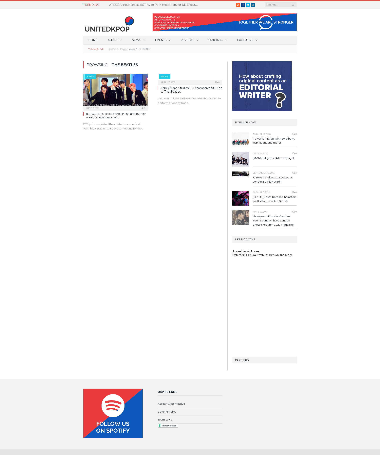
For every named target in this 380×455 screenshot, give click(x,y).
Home (93, 40)
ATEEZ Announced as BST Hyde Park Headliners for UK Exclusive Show (154, 5)
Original (215, 40)
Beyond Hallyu (167, 411)
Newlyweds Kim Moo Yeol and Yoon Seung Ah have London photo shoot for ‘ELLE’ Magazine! (273, 220)
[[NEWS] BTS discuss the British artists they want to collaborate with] (115, 91)
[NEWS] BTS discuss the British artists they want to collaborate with (116, 115)
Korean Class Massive (171, 403)
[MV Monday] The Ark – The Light (273, 158)
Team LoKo (165, 419)
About (113, 40)
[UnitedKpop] (108, 22)
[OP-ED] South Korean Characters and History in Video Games (274, 199)
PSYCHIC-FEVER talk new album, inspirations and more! (274, 140)
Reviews (187, 40)
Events (161, 40)
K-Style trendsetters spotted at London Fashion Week (273, 179)
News (136, 40)
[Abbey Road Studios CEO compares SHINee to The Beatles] (190, 78)
